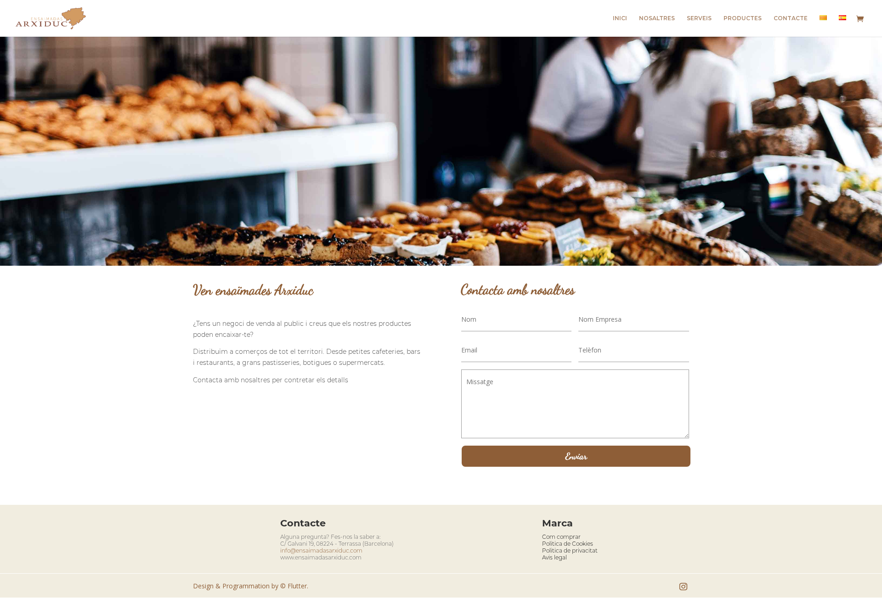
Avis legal (554, 557)
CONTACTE (791, 18)
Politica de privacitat (570, 550)
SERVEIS (699, 18)
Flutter (297, 585)
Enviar (576, 456)
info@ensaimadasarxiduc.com (321, 550)
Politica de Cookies (567, 543)
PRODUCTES (743, 18)
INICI (620, 18)
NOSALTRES (657, 18)
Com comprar (561, 536)
